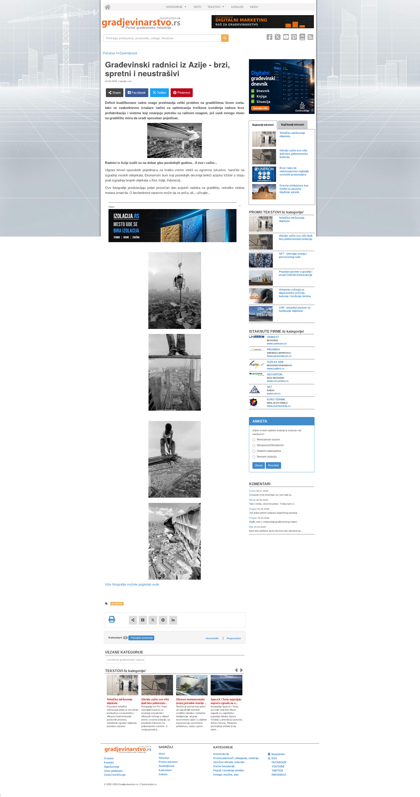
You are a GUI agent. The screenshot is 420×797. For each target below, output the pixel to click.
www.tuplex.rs (275, 368)
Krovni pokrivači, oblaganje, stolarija (236, 758)
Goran (252, 491)
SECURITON (274, 374)
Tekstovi (164, 758)
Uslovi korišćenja (115, 774)
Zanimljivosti (128, 53)
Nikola (252, 500)
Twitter (161, 92)
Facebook (138, 92)
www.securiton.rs (278, 381)
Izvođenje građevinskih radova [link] (125, 659)
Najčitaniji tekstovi (292, 124)
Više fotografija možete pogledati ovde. (132, 584)
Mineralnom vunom (268, 439)
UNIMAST (273, 337)
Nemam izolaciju (267, 456)
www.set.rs (274, 393)
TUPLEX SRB (275, 362)
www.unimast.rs (277, 343)
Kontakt (109, 762)
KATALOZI (237, 7)
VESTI (197, 7)
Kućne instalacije (224, 766)
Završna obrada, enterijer (229, 762)
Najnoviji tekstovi (263, 124)
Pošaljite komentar (142, 637)
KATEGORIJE (176, 8)
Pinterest (183, 92)
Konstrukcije (221, 754)
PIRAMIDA (273, 349)
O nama (109, 758)
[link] (154, 23)
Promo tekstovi (168, 761)
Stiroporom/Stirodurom (270, 445)
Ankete (163, 774)
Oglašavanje (111, 766)
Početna (109, 53)
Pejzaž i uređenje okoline (228, 770)
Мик (251, 526)
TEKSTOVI (216, 8)
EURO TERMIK (276, 399)
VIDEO (254, 7)
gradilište (117, 603)
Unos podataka (113, 770)
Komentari (259, 484)
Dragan (253, 509)
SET (269, 387)
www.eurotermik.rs (278, 406)
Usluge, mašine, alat (225, 774)
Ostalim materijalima (269, 451)
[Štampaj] (111, 619)
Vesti (162, 753)
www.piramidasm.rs (279, 356)
